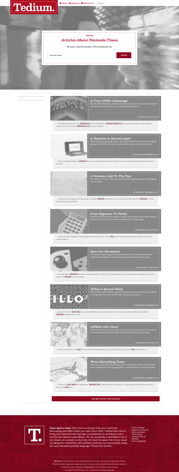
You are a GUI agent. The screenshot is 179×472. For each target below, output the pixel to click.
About (64, 3)
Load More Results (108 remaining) (105, 398)
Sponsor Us (88, 3)
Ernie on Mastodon (139, 441)
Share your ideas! (138, 432)
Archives (75, 3)
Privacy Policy (137, 434)
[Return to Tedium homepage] (34, 7)
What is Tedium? (138, 427)
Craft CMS (88, 467)
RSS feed (135, 438)
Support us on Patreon (140, 429)
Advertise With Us (139, 436)
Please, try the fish (108, 470)
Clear (124, 55)
